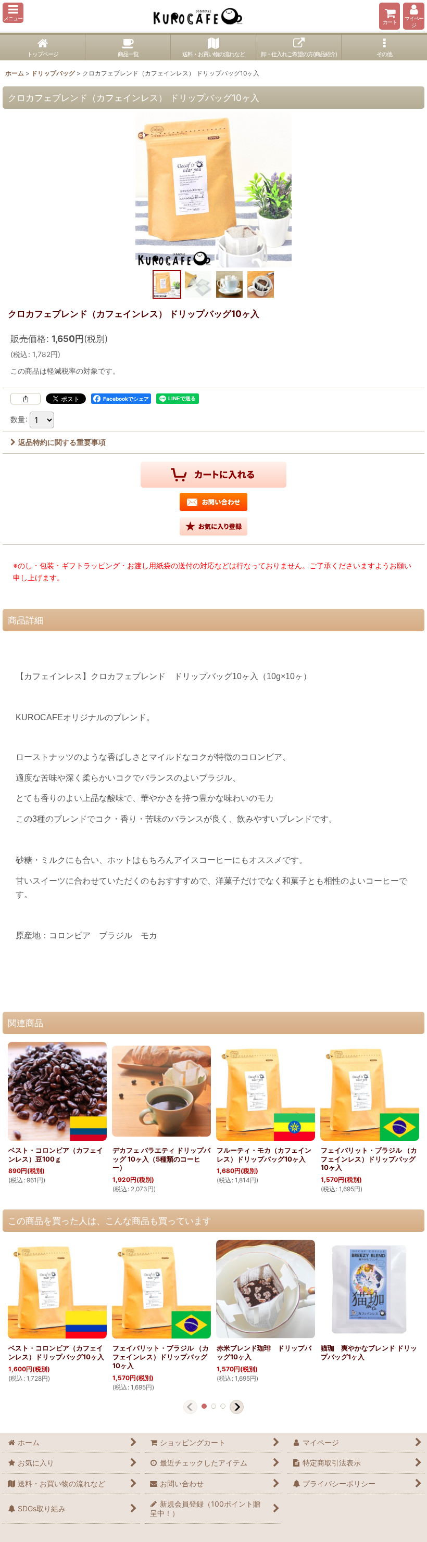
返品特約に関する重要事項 (62, 442)
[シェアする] (25, 398)
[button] (13, 13)
